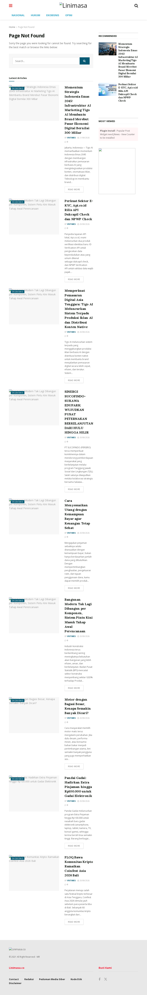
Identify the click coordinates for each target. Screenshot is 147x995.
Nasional (18, 15)
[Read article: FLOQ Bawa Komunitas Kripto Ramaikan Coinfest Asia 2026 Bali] (34, 873)
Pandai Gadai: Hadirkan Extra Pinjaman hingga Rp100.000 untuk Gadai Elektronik (78, 787)
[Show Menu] (10, 5)
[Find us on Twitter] (105, 979)
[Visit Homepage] (73, 5)
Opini (68, 15)
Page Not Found (26, 27)
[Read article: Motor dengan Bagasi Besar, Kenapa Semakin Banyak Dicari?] (34, 715)
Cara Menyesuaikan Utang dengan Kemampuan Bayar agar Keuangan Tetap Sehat (77, 514)
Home (12, 27)
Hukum (35, 15)
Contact (14, 979)
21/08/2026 (84, 137)
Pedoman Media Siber (52, 979)
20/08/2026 (84, 224)
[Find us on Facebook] (99, 979)
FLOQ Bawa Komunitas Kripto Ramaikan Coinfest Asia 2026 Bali (79, 866)
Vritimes (71, 137)
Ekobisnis (52, 15)
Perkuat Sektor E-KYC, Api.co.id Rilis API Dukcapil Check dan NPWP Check (128, 92)
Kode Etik (76, 979)
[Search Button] (136, 5)
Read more (76, 189)
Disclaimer (15, 983)
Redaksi (29, 979)
